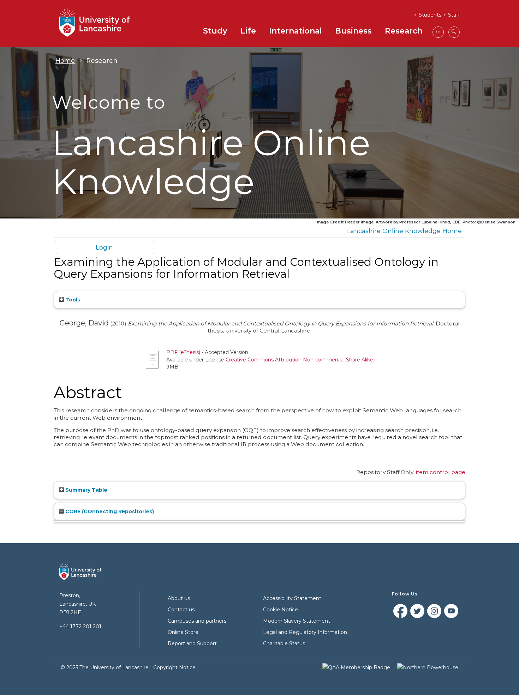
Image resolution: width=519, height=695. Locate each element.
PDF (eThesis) (183, 352)
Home (65, 61)
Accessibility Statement (292, 598)
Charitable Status (284, 643)
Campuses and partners (197, 621)
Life (248, 31)
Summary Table (85, 490)
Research (404, 31)
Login (104, 247)
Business (353, 31)
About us (179, 598)
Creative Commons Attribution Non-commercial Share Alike (299, 360)
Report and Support (192, 643)
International (295, 31)
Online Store (183, 632)
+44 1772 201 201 (80, 626)
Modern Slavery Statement (296, 621)
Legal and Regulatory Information (305, 632)
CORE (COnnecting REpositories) (109, 511)
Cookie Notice (280, 609)
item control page (440, 472)
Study (215, 31)
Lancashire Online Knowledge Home (404, 230)
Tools (72, 299)
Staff (454, 15)
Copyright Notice (174, 667)
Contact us (181, 609)
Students (430, 15)
